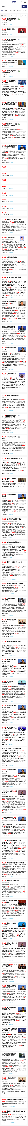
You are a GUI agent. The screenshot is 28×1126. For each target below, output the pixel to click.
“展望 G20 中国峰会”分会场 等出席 (9, 901)
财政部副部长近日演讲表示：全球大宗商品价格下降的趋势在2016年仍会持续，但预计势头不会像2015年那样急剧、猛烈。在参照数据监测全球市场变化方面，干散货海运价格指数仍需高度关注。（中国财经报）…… (14, 1118)
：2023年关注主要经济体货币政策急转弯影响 (9, 146)
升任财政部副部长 (8, 237)
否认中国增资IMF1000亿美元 (7, 681)
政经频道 (10, 812)
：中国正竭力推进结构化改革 (11, 641)
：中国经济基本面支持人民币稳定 (9, 479)
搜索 (23, 6)
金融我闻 (11, 1073)
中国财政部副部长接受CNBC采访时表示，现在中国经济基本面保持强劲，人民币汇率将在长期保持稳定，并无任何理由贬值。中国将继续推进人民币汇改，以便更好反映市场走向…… (14, 485)
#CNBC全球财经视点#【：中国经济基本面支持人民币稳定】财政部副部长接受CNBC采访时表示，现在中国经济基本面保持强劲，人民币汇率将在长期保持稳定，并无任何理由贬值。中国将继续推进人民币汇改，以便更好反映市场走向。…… (14, 589)
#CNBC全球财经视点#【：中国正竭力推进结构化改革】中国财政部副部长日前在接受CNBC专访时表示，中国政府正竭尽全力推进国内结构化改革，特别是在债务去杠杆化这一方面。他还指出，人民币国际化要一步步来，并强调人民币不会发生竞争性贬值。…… (14, 649)
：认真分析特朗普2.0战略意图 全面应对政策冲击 (9, 61)
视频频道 (11, 390)
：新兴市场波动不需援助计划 (11, 542)
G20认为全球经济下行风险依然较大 (11, 748)
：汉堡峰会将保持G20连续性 (8, 599)
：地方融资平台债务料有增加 (11, 519)
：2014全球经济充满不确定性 (11, 277)
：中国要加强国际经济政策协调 (12, 458)
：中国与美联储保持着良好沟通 (12, 562)
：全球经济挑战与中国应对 (9, 29)
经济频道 (11, 56)
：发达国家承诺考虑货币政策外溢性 (13, 863)
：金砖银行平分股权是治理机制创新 (9, 660)
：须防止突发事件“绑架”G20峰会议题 (9, 943)
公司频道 (11, 119)
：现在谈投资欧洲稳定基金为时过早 (9, 986)
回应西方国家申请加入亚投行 (9, 348)
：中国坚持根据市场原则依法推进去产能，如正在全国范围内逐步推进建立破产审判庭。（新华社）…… (14, 1103)
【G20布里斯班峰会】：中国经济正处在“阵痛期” (9, 818)
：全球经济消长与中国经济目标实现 (9, 71)
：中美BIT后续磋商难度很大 (11, 395)
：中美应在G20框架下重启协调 (9, 923)
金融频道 (11, 232)
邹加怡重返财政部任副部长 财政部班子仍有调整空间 (9, 1054)
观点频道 (10, 24)
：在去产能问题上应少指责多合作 (12, 1099)
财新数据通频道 (12, 579)
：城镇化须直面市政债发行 (9, 495)
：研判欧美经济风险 (9, 374)
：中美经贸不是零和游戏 (10, 880)
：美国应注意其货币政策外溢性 (9, 1078)
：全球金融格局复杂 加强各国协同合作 (9, 1008)
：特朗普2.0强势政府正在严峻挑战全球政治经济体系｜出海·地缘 (9, 103)
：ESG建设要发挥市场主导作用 (9, 81)
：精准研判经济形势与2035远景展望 (9, 19)
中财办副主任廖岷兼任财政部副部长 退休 (9, 302)
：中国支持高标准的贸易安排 (9, 620)
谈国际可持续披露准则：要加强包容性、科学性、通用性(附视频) (9, 416)
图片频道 (11, 918)
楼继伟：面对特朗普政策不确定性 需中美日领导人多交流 (9, 327)
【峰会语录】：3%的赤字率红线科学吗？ (9, 965)
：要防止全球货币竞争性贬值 (9, 770)
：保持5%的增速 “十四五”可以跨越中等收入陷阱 (9, 728)
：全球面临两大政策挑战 (9, 437)
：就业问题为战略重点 (9, 257)
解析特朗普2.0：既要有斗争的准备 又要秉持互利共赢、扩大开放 (9, 124)
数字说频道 (11, 981)
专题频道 (11, 98)
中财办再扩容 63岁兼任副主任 (9, 791)
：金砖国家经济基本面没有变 (11, 219)
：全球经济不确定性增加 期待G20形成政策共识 (13, 1111)
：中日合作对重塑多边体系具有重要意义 (9, 40)
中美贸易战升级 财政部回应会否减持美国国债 (9, 1029)
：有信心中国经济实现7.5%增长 (12, 840)
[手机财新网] (14, 2)
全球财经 (11, 490)
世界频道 (11, 272)
